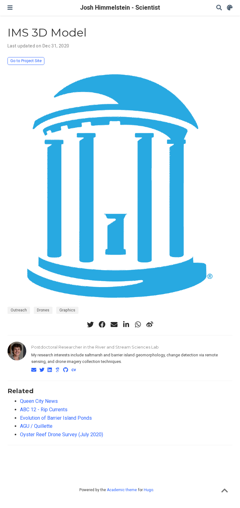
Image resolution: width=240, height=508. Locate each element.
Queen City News (39, 401)
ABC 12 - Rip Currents (44, 410)
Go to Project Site (26, 60)
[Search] (219, 8)
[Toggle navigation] (10, 7)
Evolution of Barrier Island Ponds (56, 418)
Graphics (67, 310)
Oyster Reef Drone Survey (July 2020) (61, 434)
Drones (43, 310)
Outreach (19, 310)
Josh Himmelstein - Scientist (120, 7)
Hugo (148, 490)
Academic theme (122, 490)
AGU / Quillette (36, 426)
